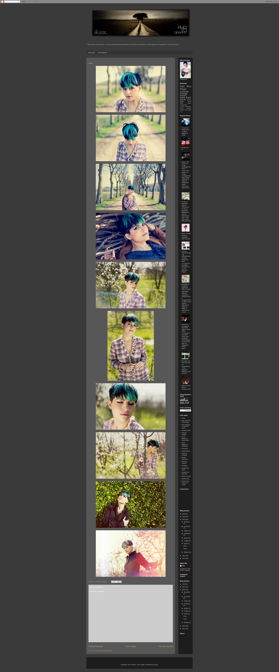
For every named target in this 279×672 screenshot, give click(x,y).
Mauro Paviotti (186, 476)
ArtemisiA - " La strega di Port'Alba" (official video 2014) (186, 328)
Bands (182, 101)
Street (189, 101)
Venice (182, 110)
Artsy (183, 418)
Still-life (183, 100)
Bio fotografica (102, 52)
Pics (189, 86)
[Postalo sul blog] (114, 582)
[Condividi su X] (116, 582)
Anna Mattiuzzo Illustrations (185, 438)
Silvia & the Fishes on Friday (185, 482)
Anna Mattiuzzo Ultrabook (185, 444)
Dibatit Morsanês (185, 458)
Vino (186, 110)
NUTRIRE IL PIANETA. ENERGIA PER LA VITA (186, 287)
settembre (187, 533)
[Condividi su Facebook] (118, 582)
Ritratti (182, 98)
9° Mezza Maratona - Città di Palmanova (185, 204)
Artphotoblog (186, 451)
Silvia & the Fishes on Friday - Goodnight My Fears (186, 165)
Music (189, 100)
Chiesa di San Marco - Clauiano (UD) (186, 387)
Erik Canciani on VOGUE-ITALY (186, 426)
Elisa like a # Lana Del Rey (186, 361)
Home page (91, 52)
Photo (183, 89)
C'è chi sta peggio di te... (186, 128)
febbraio (186, 552)
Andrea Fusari (186, 430)
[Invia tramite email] (112, 582)
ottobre (186, 531)
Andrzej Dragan (184, 433)
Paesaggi (183, 93)
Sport (181, 111)
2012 (184, 555)
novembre (187, 526)
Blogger (155, 664)
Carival (182, 106)
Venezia (188, 108)
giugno (186, 538)
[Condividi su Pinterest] (120, 582)
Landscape (184, 91)
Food (181, 103)
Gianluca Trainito (184, 462)
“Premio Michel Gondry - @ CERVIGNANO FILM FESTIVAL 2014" (186, 256)
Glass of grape (186, 233)
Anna (185, 546)
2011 (184, 558)
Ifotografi (184, 466)
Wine (189, 110)
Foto (182, 86)
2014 (184, 516)
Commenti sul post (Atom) (103, 651)
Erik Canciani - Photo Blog (186, 421)
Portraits (183, 96)
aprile (186, 543)
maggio (186, 541)
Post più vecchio (166, 646)
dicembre (187, 522)
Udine (182, 108)
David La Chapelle (184, 454)
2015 (184, 514)
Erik (183, 566)
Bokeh (188, 98)
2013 (184, 519)
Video (189, 103)
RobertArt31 (185, 479)
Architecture (183, 105)
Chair (185, 548)
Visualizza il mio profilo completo (185, 569)
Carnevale (188, 106)
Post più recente (95, 646)
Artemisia (185, 448)
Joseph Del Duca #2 (185, 473)
